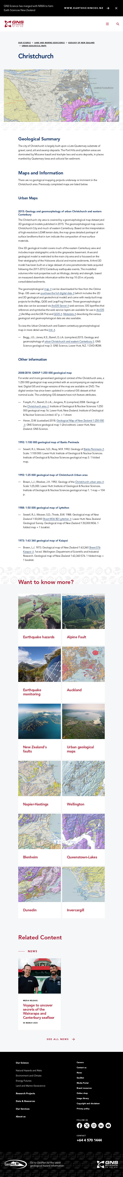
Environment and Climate (28, 1075)
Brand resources (84, 1088)
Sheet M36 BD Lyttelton (57, 519)
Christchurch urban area (89, 482)
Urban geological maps (34, 46)
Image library (83, 1098)
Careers (80, 1062)
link (52, 330)
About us (20, 1116)
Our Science (24, 43)
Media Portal (82, 1083)
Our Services (22, 1109)
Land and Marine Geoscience (49, 43)
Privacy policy (83, 1109)
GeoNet (80, 1078)
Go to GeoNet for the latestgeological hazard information (47, 1164)
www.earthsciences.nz (83, 8)
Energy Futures (23, 1080)
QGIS (58, 314)
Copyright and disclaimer (88, 1103)
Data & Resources (25, 1101)
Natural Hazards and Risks (29, 1070)
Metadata (69, 314)
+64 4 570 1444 (89, 1140)
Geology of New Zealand (81, 43)
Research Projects (25, 1093)
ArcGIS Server (60, 305)
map (47, 289)
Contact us (81, 1068)
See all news (58, 1039)
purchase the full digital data (57, 293)
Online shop (82, 1093)
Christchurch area (38, 406)
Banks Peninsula (94, 449)
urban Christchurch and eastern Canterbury (69, 341)
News (79, 1073)
